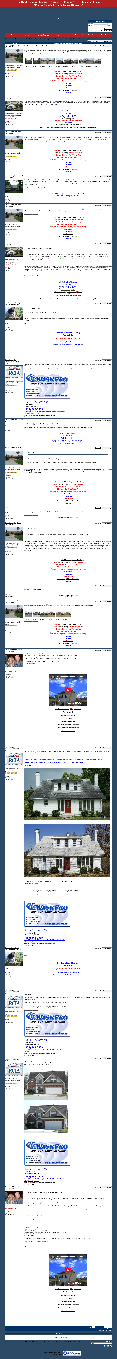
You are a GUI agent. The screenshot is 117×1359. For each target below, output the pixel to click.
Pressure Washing (61, 73)
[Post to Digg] (107, 1345)
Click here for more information (68, 724)
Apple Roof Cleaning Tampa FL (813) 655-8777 (13, 650)
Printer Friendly (108, 41)
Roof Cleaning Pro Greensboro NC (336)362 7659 (12, 361)
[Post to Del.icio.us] (111, 1345)
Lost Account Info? (106, 30)
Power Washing (77, 71)
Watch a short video (68, 731)
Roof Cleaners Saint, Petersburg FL (85, 127)
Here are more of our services (68, 728)
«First (70, 1327)
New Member (108, 29)
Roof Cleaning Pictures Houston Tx (68, 90)
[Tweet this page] (104, 1345)
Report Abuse (57, 1354)
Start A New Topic (93, 41)
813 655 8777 (68, 718)
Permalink (98, 45)
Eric (6, 507)
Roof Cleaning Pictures (71, 39)
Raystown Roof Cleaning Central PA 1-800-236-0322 (13, 303)
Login (109, 25)
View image (27, 66)
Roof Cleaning (66, 71)
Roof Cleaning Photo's (105, 1330)
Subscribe (109, 1341)
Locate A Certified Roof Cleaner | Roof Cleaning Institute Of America (41, 39)
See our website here (68, 721)
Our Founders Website (11, 39)
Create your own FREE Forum (52, 1352)
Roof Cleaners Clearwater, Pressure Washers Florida (56, 127)
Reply (100, 41)
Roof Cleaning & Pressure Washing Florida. (68, 124)
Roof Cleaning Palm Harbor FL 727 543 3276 (13, 97)
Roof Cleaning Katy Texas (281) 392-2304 (13, 46)
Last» (86, 1327)
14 (81, 1327)
